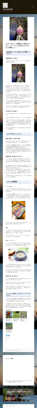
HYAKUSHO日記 (8, 9)
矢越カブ (17, 117)
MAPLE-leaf (14, 350)
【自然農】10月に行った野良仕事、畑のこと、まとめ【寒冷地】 (23, 319)
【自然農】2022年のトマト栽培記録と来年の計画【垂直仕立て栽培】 (9, 319)
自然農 (18, 350)
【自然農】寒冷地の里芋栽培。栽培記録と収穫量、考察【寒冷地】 (9, 331)
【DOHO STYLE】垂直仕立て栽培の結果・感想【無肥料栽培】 (16, 319)
